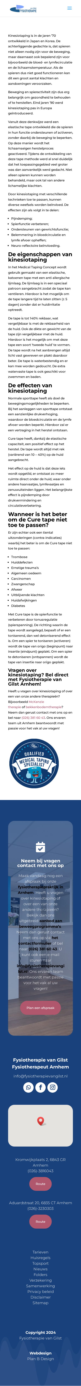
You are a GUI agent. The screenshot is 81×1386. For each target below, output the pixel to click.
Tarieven (40, 1252)
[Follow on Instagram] (52, 1087)
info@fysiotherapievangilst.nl (41, 1076)
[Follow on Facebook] (40, 1087)
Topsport (40, 1263)
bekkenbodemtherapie (43, 707)
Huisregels (40, 1258)
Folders (40, 1274)
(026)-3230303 (40, 1208)
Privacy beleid (40, 1291)
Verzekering (40, 1280)
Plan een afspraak (40, 1008)
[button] (42, 1121)
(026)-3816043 (40, 1171)
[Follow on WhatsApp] (28, 1087)
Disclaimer (41, 1297)
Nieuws (40, 1269)
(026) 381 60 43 (33, 718)
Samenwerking (40, 1286)
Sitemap (40, 1303)
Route (40, 1184)
